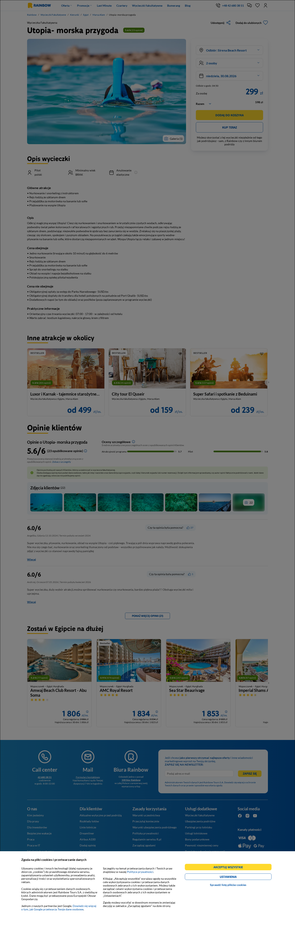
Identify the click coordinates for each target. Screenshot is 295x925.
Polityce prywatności (140, 871)
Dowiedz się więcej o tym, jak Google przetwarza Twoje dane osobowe (58, 907)
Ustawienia (235, 877)
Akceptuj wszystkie (230, 867)
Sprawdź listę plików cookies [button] (228, 885)
